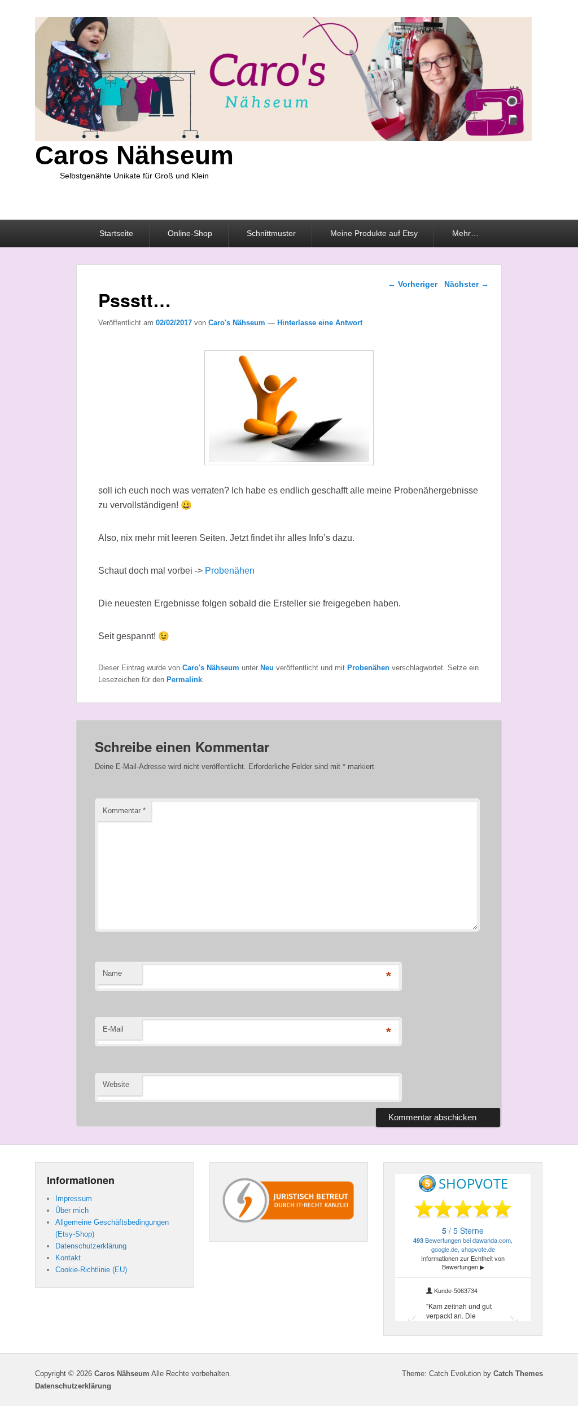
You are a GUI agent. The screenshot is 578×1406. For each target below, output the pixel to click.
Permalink (184, 679)
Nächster (466, 284)
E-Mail (113, 1029)
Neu (267, 667)
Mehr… (465, 233)
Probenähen (230, 570)
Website (116, 1084)
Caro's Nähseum (236, 322)
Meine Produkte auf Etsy (374, 233)
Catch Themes (518, 1373)
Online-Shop (190, 233)
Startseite (116, 233)
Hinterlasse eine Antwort (319, 322)
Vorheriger (412, 284)
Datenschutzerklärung (90, 1246)
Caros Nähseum (134, 155)
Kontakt (68, 1258)
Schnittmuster (271, 233)
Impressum (73, 1198)
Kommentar (124, 810)
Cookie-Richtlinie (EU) (91, 1269)
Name (112, 973)
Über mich (72, 1210)
